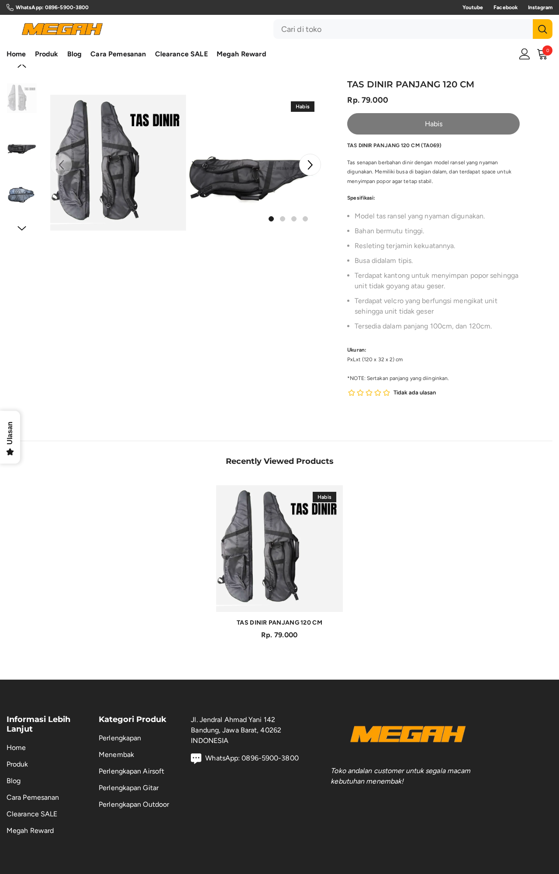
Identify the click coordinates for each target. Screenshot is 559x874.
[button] (310, 165)
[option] (118, 163)
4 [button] (305, 218)
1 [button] (271, 218)
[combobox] (403, 29)
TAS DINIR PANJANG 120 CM (279, 622)
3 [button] (294, 218)
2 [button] (282, 218)
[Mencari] (412, 29)
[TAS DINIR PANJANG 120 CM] (279, 548)
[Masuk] (524, 53)
